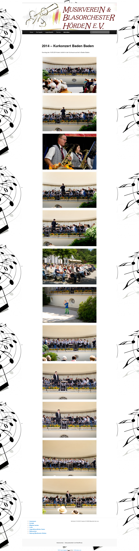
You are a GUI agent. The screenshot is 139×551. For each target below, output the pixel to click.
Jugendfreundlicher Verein (37, 529)
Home (31, 32)
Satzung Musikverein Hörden (37, 533)
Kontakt (31, 523)
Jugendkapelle (49, 32)
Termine (58, 32)
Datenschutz (33, 531)
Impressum (32, 521)
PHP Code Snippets (62, 550)
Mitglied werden (34, 525)
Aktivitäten (66, 32)
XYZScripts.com (77, 550)
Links (31, 527)
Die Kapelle (39, 32)
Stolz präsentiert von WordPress (73, 543)
